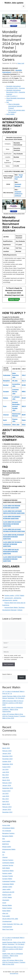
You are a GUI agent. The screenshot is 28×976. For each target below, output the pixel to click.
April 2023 (5, 801)
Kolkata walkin (6, 894)
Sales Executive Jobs (15, 375)
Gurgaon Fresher (7, 876)
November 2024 (7, 759)
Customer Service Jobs (15, 391)
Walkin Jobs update (13, 3)
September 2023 (7, 788)
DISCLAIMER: (10, 114)
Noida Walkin (6, 910)
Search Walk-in (7, 674)
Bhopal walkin (6, 846)
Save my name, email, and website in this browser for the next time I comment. (13, 657)
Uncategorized (7, 921)
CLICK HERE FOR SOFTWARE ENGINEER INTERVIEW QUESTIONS (12, 559)
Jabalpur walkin (7, 886)
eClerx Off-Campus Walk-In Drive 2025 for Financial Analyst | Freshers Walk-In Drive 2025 (13, 716)
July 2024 (5, 769)
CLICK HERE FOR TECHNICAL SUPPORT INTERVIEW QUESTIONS (12, 544)
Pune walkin (6, 916)
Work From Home (7, 929)
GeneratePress (14, 973)
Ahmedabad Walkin (8, 828)
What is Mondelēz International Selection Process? (15, 106)
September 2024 (7, 764)
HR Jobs (15, 380)
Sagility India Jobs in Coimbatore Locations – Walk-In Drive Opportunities (12, 709)
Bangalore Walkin (7, 836)
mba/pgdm (5, 900)
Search (21, 677)
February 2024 (7, 783)
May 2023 (5, 799)
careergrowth (8, 598)
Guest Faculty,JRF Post (19, 177)
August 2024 (6, 767)
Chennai (4, 857)
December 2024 (7, 756)
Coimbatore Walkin (8, 862)
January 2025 (6, 753)
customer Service (7, 865)
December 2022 (7, 812)
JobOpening (17, 598)
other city (5, 913)
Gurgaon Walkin (7, 878)
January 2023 (6, 809)
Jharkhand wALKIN (8, 892)
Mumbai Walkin (7, 905)
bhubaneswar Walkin (8, 849)
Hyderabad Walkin (8, 884)
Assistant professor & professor (18, 193)
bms (3, 852)
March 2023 (6, 804)
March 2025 (6, 748)
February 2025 (6, 751)
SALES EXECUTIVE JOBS (10, 919)
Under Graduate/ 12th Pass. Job (12, 924)
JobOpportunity (7, 600)
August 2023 (6, 791)
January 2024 (6, 785)
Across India (6, 825)
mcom (4, 902)
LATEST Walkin (19, 595)
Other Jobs (15, 424)
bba (3, 838)
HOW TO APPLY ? (11, 96)
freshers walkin (9, 595)
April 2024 (5, 777)
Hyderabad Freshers (8, 881)
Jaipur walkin (6, 889)
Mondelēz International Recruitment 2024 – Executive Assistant (15, 92)
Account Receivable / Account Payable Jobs (16, 406)
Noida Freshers (7, 908)
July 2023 (5, 793)
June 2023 (5, 796)
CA (3, 854)
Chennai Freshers (7, 860)
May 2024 (5, 775)
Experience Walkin (8, 870)
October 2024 (6, 761)
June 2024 (5, 772)
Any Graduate (6, 830)
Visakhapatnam (7, 927)
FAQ (7, 102)
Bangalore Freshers (8, 833)
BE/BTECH (5, 844)
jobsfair (15, 600)
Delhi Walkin (6, 868)
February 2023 (7, 807)
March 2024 (6, 780)
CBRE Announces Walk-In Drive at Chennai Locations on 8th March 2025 (12, 703)
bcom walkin (6, 841)
